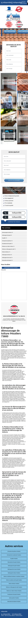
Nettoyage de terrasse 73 (7, 257)
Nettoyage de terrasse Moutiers (14, 569)
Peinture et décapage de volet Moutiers (14, 587)
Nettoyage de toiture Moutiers (14, 573)
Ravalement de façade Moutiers (14, 594)
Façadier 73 (4, 238)
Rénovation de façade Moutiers (14, 562)
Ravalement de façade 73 (7, 243)
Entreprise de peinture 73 (7, 240)
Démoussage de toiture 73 (7, 232)
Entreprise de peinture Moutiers (14, 551)
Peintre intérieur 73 (6, 252)
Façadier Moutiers (14, 558)
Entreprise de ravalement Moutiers (14, 555)
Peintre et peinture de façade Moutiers (14, 580)
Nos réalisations (10, 31)
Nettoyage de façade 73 (7, 235)
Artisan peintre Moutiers (14, 598)
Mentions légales (19, 615)
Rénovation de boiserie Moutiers (14, 601)
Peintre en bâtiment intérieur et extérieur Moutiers (14, 576)
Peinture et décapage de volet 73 (9, 249)
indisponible (6, 2)
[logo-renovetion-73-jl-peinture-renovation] (13, 17)
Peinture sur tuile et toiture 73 (8, 246)
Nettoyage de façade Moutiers (14, 565)
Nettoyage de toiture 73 (7, 254)
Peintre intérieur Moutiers (14, 583)
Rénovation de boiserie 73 (7, 260)
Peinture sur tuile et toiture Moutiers (14, 590)
